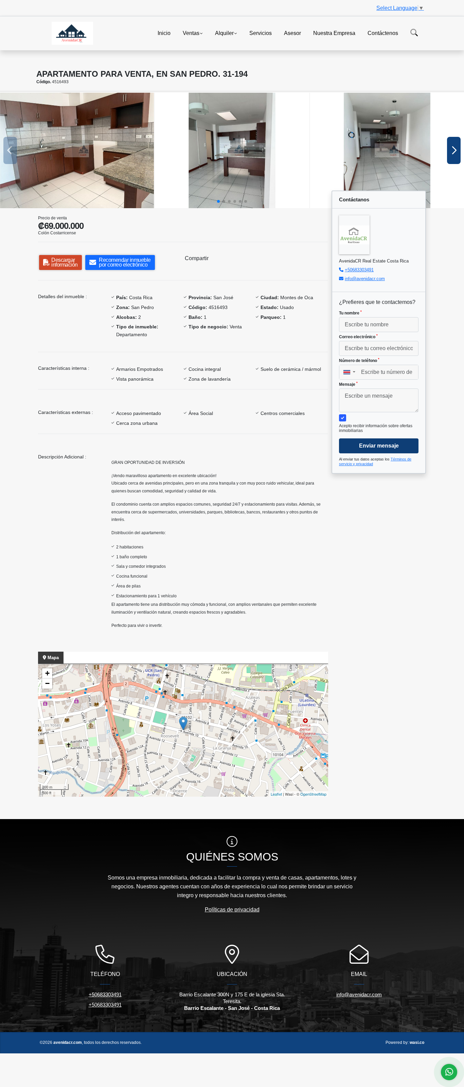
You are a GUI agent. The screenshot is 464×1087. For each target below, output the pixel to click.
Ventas (191, 33)
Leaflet (276, 794)
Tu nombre (350, 312)
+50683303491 (359, 269)
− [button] (47, 683)
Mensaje (348, 384)
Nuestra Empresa (334, 33)
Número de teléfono (359, 360)
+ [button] (47, 673)
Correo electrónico (358, 336)
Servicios (260, 33)
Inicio (164, 33)
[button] (218, 201)
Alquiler (224, 33)
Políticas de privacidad (232, 909)
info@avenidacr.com (365, 278)
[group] (77, 150)
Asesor (292, 33)
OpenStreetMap (313, 794)
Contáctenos (383, 33)
